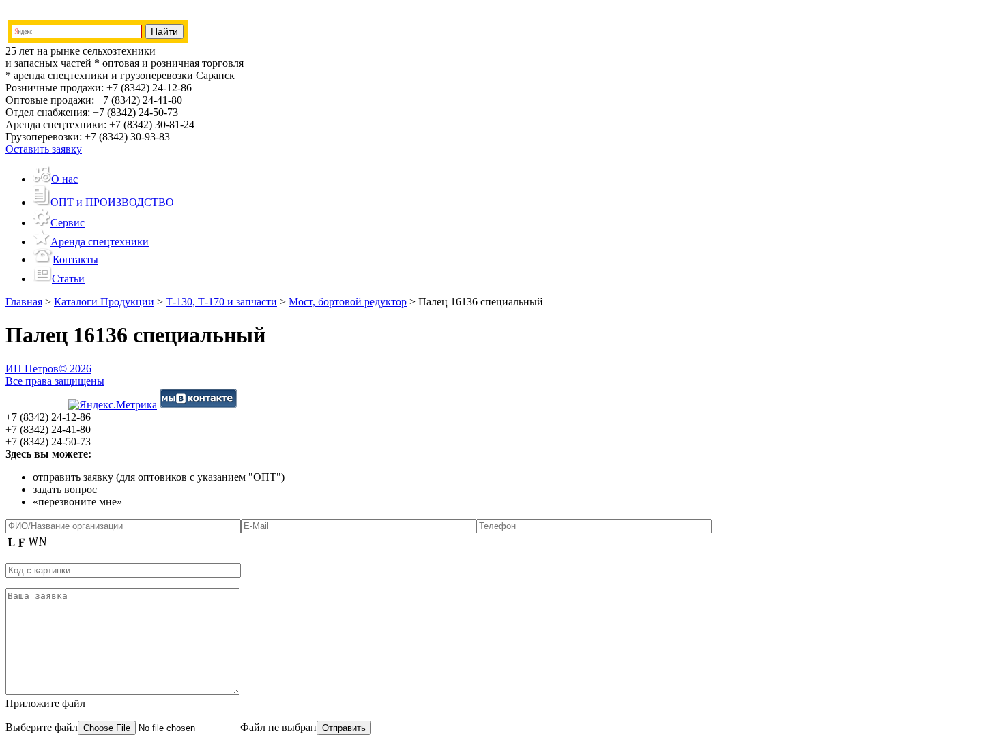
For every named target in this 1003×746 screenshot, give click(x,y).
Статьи (68, 278)
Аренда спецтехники (99, 242)
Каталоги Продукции (104, 302)
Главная (23, 302)
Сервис (67, 222)
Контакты (75, 259)
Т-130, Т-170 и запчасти (221, 302)
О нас (64, 179)
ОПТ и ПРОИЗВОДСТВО (112, 202)
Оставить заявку (43, 149)
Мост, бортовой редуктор (348, 302)
